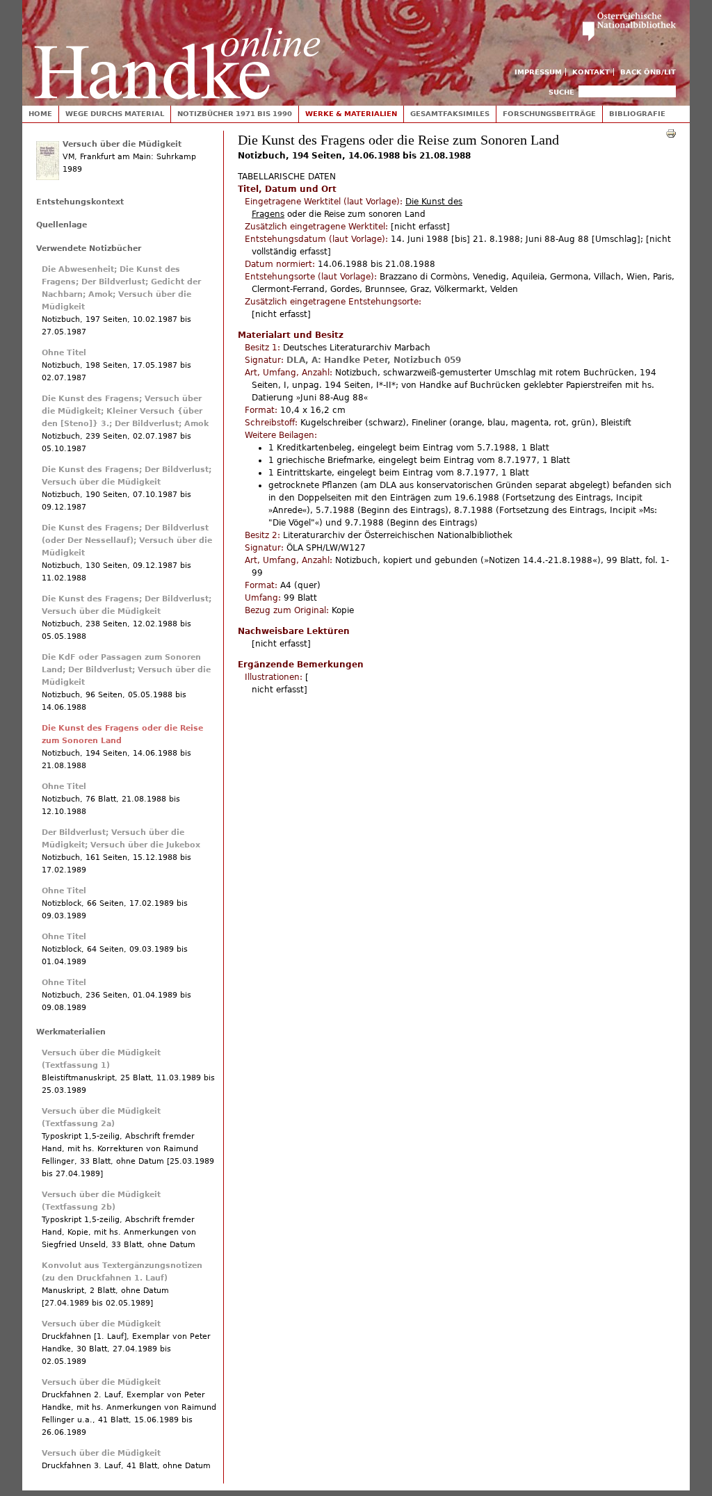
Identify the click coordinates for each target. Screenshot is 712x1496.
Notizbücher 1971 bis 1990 (234, 113)
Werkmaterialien (71, 1031)
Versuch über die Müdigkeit (122, 144)
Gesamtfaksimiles (450, 113)
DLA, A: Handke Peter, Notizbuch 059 (373, 360)
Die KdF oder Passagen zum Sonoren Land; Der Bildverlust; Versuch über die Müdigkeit (126, 670)
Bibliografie (637, 113)
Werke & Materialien (351, 113)
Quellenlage (61, 224)
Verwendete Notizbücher (88, 248)
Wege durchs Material (114, 113)
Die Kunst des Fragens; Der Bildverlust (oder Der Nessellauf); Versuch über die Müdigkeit (127, 540)
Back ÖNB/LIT (648, 72)
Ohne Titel (64, 352)
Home (40, 113)
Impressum (538, 72)
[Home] (177, 49)
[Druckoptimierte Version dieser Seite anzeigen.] (671, 133)
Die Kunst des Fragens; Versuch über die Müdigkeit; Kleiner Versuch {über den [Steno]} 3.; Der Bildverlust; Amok (125, 411)
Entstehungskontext (80, 201)
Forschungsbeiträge (549, 113)
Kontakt (591, 72)
